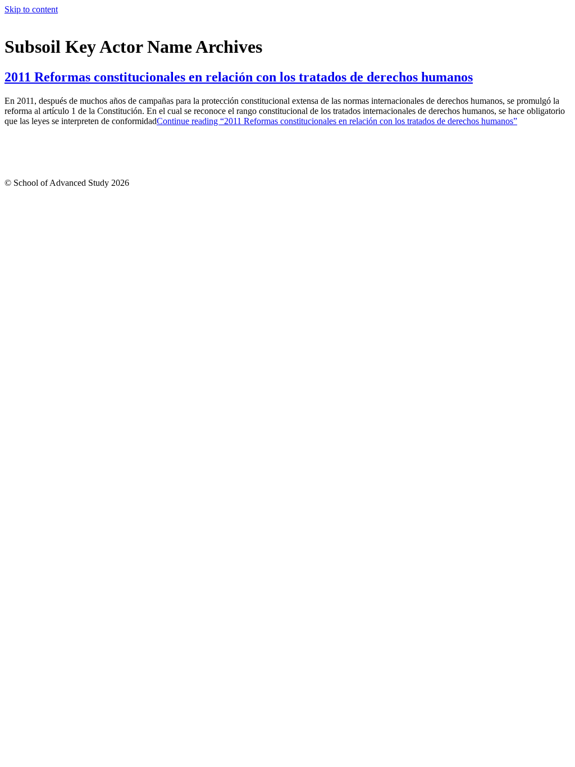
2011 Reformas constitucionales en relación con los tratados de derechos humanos (238, 77)
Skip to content (31, 9)
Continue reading (337, 121)
